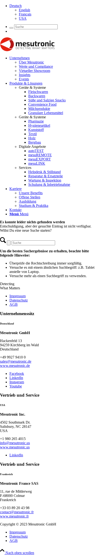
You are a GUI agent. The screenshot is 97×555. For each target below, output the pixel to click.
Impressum (17, 296)
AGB (13, 304)
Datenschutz (18, 300)
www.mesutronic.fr (14, 516)
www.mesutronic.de (15, 366)
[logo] (27, 50)
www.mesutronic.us (15, 447)
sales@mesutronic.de (15, 361)
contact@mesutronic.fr (17, 512)
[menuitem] (53, 12)
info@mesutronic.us (15, 443)
